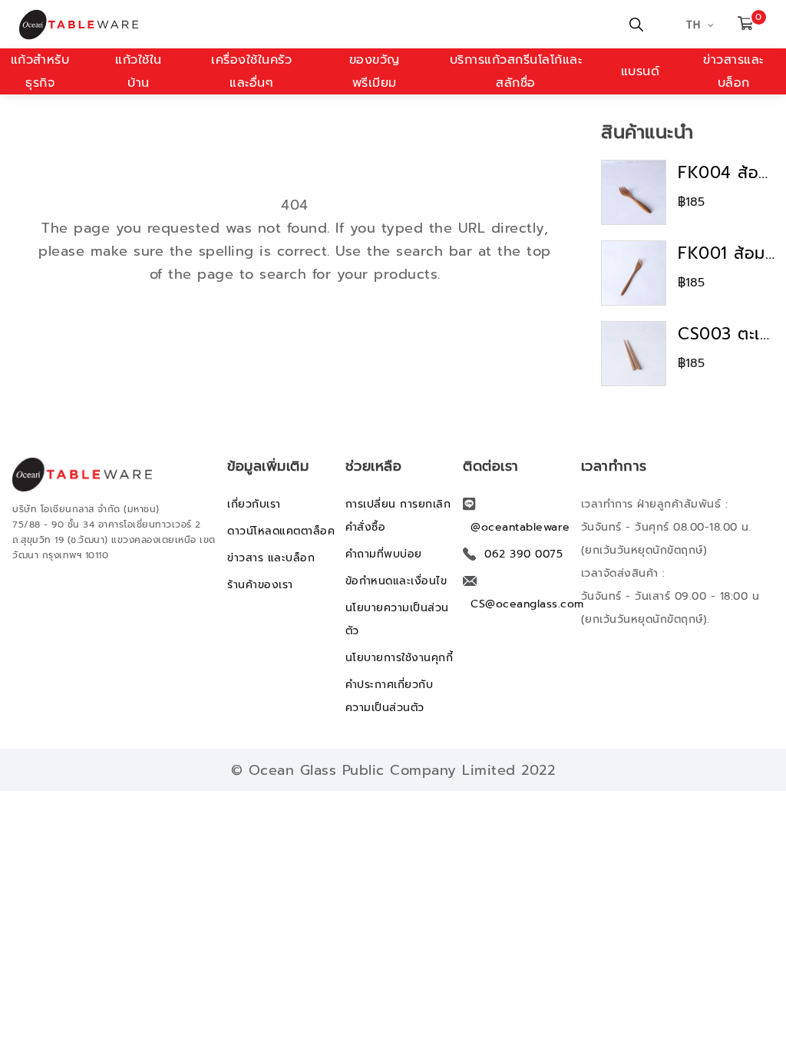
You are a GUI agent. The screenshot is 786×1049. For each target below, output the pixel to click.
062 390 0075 (523, 554)
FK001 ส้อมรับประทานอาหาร (726, 253)
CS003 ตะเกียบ (726, 334)
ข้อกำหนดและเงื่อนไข (396, 581)
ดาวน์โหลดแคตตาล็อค (281, 531)
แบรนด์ (640, 71)
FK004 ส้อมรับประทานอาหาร (726, 172)
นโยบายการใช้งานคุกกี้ (399, 658)
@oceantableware (520, 527)
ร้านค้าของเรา (260, 585)
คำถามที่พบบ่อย (383, 554)
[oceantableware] (196, 24)
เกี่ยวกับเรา (254, 504)
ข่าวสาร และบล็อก (271, 558)
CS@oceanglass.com (527, 604)
